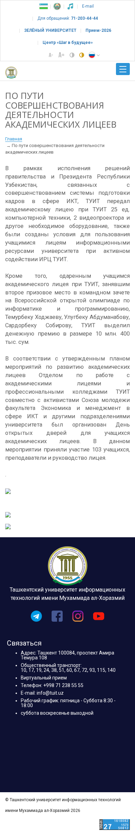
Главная (13, 138)
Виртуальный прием (44, 677)
